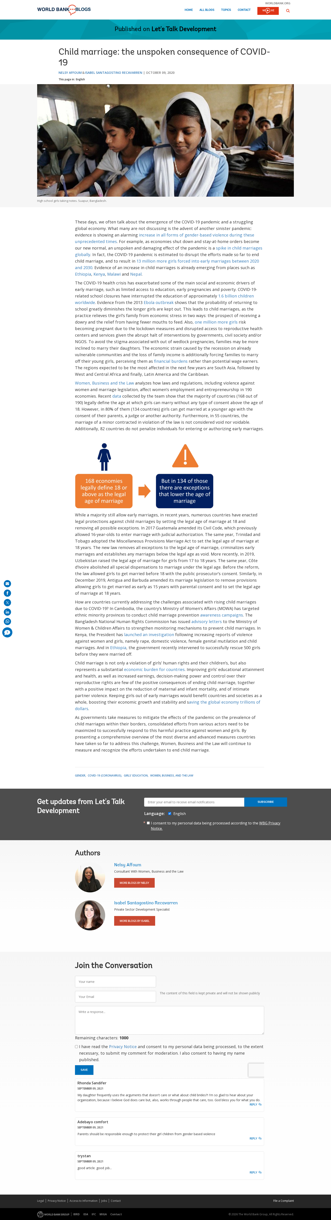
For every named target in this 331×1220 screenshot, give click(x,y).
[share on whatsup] (7, 621)
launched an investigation (149, 634)
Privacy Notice (123, 1046)
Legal (40, 1201)
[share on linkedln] (7, 612)
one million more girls (216, 322)
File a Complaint (283, 1201)
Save (84, 1069)
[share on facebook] (7, 593)
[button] (288, 11)
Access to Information (83, 1201)
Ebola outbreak (158, 302)
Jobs (104, 1201)
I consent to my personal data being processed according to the (215, 826)
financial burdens (171, 361)
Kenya (99, 274)
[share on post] (7, 602)
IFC (94, 1214)
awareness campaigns (221, 615)
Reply (253, 1104)
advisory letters (206, 621)
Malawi (114, 274)
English (80, 79)
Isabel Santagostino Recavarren (113, 72)
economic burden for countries (154, 669)
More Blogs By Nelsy (134, 883)
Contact (244, 10)
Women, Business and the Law (104, 383)
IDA (85, 1214)
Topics (226, 10)
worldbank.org (277, 3)
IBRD (76, 1214)
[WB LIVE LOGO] (268, 11)
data (116, 396)
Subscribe (266, 802)
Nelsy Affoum (70, 72)
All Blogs (207, 10)
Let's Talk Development (184, 29)
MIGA (103, 1214)
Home (189, 10)
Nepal (136, 274)
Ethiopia (83, 274)
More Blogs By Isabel (135, 921)
